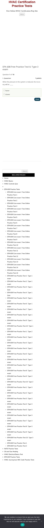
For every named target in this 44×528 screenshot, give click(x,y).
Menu (22, 14)
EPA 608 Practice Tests (12, 189)
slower (7, 94)
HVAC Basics (8, 181)
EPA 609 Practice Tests (12, 457)
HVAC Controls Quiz (11, 184)
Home (6, 178)
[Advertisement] (22, 40)
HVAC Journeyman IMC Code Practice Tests (19, 460)
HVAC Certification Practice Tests (22, 3)
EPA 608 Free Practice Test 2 (17, 446)
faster (7, 91)
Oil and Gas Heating (11, 451)
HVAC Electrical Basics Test (13, 454)
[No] (41, 521)
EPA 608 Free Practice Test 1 (17, 443)
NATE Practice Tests (11, 449)
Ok (22, 525)
